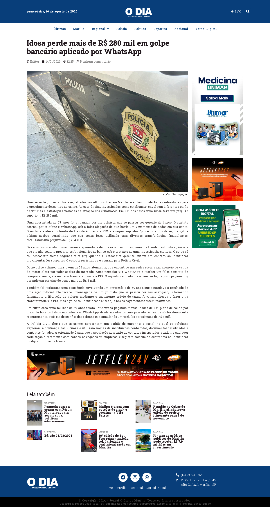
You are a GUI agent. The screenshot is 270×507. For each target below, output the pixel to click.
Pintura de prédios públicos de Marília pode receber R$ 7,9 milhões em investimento (168, 441)
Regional (98, 29)
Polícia (121, 29)
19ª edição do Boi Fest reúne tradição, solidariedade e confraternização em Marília (115, 441)
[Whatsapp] (147, 477)
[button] (248, 11)
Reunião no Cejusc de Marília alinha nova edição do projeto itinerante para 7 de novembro (169, 412)
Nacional (181, 29)
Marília (78, 29)
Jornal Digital (206, 29)
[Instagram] (135, 477)
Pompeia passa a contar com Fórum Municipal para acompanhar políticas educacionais (58, 414)
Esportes (160, 29)
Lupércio (49, 432)
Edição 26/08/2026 (58, 435)
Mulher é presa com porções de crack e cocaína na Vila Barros (114, 411)
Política (140, 29)
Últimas (59, 29)
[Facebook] (123, 477)
